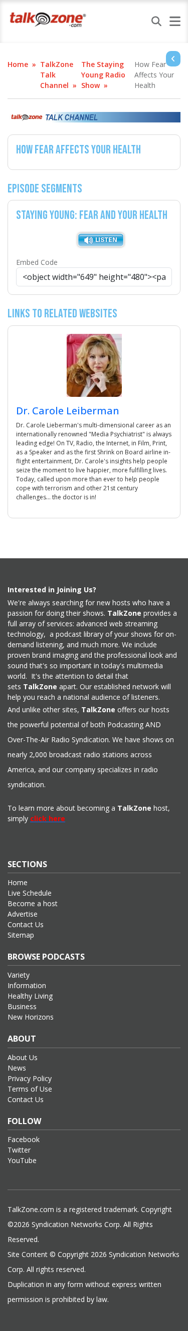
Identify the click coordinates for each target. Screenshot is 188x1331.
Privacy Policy (30, 1078)
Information (27, 985)
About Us (23, 1057)
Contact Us (26, 924)
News (17, 1068)
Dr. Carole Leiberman (67, 410)
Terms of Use (30, 1089)
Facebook (24, 1139)
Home (18, 64)
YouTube (22, 1160)
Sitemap (21, 935)
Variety (19, 975)
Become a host (33, 903)
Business (22, 1006)
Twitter (19, 1150)
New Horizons (31, 1017)
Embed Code (37, 262)
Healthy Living (30, 996)
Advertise (23, 914)
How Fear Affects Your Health (154, 74)
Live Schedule (30, 893)
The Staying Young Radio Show (103, 74)
